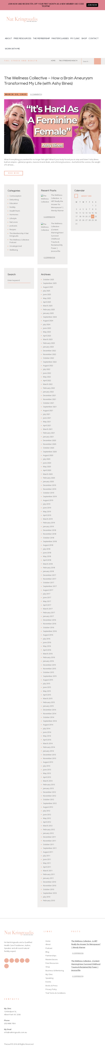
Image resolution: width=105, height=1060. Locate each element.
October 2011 (48, 844)
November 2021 (49, 399)
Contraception (15, 196)
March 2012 (47, 825)
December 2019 (49, 485)
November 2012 (49, 796)
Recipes (13, 229)
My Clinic (75, 38)
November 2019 (49, 489)
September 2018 (50, 541)
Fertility (12, 207)
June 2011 (47, 859)
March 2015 (47, 698)
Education (14, 203)
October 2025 (48, 279)
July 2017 (46, 593)
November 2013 (49, 758)
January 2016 (48, 661)
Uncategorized (16, 246)
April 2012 (47, 822)
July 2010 (46, 897)
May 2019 (47, 511)
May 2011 (47, 863)
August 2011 (48, 852)
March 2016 (47, 653)
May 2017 (47, 601)
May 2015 (47, 691)
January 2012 (48, 833)
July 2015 (46, 683)
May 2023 (47, 332)
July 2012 (46, 810)
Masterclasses (60, 38)
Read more (13, 173)
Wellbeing (14, 250)
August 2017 (48, 590)
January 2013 (48, 788)
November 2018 (49, 534)
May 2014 (47, 736)
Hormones (14, 214)
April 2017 (47, 605)
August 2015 (48, 680)
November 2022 (49, 354)
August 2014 (48, 724)
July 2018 (46, 549)
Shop (84, 38)
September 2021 (50, 406)
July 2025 (46, 290)
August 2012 (48, 807)
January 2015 (48, 706)
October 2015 (48, 672)
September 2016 (50, 631)
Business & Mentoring (55, 970)
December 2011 (49, 837)
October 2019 (48, 492)
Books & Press (52, 985)
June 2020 (47, 463)
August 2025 (48, 287)
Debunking (14, 199)
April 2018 (47, 560)
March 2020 (47, 474)
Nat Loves (14, 222)
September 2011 (50, 848)
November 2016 (49, 623)
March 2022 (47, 384)
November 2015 (49, 668)
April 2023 (47, 335)
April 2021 (47, 425)
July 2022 (46, 369)
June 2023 (47, 328)
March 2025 (47, 305)
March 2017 (47, 608)
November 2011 (49, 840)
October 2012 (48, 799)
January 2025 (48, 313)
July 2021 (46, 414)
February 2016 (49, 657)
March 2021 (47, 429)
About (8, 38)
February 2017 (49, 612)
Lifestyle (13, 218)
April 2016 (47, 650)
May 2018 (47, 556)
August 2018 (48, 545)
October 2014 (48, 717)
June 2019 (47, 507)
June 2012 (47, 814)
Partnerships (51, 955)
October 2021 (48, 403)
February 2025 (49, 309)
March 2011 (47, 870)
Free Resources (22, 38)
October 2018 (48, 537)
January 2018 (48, 571)
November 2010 (49, 885)
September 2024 (50, 317)
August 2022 (48, 365)
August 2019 (48, 500)
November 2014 (49, 713)
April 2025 (47, 302)
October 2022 (48, 358)
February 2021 (49, 433)
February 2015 (49, 702)
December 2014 (49, 709)
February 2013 (49, 784)
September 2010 (50, 893)
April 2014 (47, 739)
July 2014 (46, 728)
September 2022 (50, 362)
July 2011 (46, 855)
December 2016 (49, 620)
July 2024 (46, 324)
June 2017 (47, 597)
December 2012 (49, 792)
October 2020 (48, 448)
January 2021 (48, 436)
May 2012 (47, 818)
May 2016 (47, 646)
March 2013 (47, 781)
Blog (47, 952)
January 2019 (48, 526)
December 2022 (49, 350)
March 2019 (47, 519)
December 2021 (49, 395)
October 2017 (48, 582)
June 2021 (47, 418)
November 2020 (49, 444)
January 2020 (48, 481)
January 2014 (48, 751)
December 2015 (49, 665)
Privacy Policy (51, 989)
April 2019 (47, 515)
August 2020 (48, 455)
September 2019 (50, 496)
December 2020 (49, 440)
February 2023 (49, 343)
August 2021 (48, 410)
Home (53, 60)
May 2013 (47, 773)
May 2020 (47, 466)
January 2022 (48, 391)
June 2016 (47, 642)
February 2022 (49, 388)
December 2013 (49, 754)
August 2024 (48, 320)
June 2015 (47, 687)
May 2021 (47, 421)
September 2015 (50, 676)
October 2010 (48, 889)
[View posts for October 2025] (76, 196)
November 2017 (49, 579)
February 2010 (49, 900)
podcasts (13, 225)
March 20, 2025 (16, 94)
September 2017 (50, 586)
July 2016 (46, 638)
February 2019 (49, 522)
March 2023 (47, 339)
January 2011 (48, 878)
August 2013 (48, 762)
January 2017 (48, 616)
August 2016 (48, 635)
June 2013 (47, 769)
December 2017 (49, 575)
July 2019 (46, 504)
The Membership (41, 38)
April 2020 (47, 470)
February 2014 (49, 747)
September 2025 (50, 283)
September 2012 (50, 803)
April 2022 (47, 380)
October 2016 (48, 627)
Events (48, 982)
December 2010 (49, 882)
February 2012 (49, 829)
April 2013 (47, 777)
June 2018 (47, 552)
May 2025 (47, 298)
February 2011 (49, 874)
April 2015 (47, 695)
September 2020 (50, 451)
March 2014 (47, 743)
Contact (94, 38)
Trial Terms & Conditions (56, 993)
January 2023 (48, 347)
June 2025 (47, 294)
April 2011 (47, 867)
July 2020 (46, 459)
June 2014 (47, 732)
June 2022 (47, 373)
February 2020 (49, 478)
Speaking (49, 978)
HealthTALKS (15, 211)
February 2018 (49, 567)
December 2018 (49, 530)
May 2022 (47, 377)
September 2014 (50, 721)
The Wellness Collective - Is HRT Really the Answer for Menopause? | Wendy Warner (85, 944)
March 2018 (47, 564)
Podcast (49, 948)
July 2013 (46, 766)
